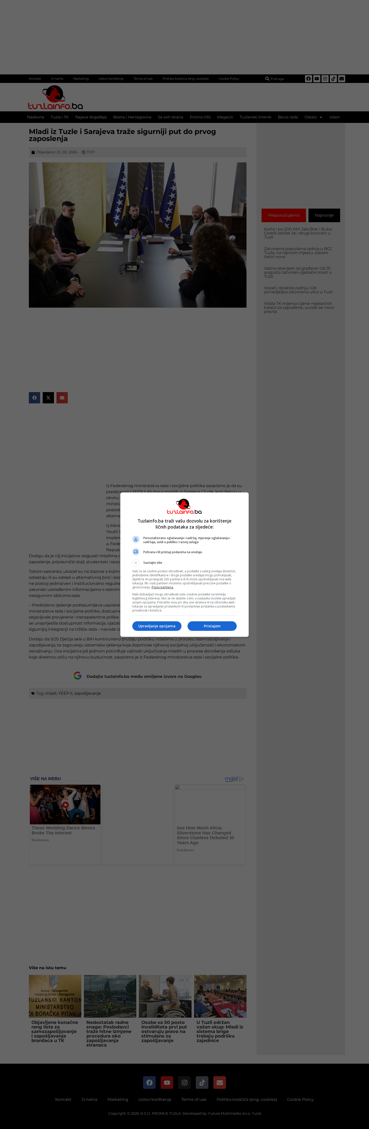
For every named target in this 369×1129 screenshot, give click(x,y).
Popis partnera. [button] (163, 587)
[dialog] (184, 564)
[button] (184, 562)
